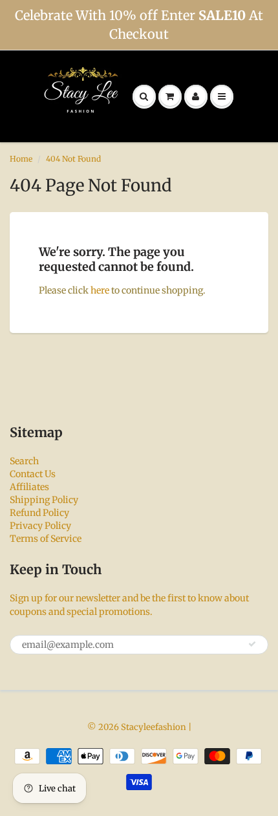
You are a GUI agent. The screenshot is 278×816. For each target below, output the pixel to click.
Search (24, 461)
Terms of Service (45, 538)
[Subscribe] (252, 644)
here (100, 290)
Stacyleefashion (153, 727)
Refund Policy (39, 513)
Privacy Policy (40, 525)
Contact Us (33, 474)
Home (21, 159)
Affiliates (29, 487)
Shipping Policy (44, 500)
